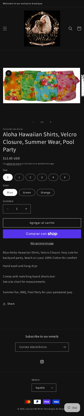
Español (40, 387)
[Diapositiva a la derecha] (50, 122)
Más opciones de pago (42, 243)
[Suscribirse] (64, 347)
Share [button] (11, 303)
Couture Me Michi (35, 408)
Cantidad (8, 201)
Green (27, 192)
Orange (45, 192)
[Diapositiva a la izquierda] (33, 122)
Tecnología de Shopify (55, 408)
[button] (5, 28)
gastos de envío (14, 163)
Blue (10, 192)
